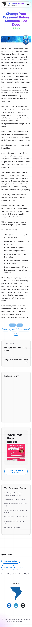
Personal (12, 325)
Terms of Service (24, 574)
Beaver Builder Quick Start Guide (16, 471)
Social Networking (24, 329)
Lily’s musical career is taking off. (16, 361)
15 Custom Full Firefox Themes (14, 499)
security (14, 329)
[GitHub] (23, 605)
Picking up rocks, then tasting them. (15, 349)
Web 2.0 (20, 325)
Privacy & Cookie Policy (9, 574)
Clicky (21, 567)
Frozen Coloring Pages (12, 528)
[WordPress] (16, 605)
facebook (5, 329)
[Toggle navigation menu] (28, 4)
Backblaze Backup (10, 561)
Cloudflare (8, 567)
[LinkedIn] (9, 605)
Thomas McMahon (15, 3)
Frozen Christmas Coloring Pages (15, 517)
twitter (16, 333)
